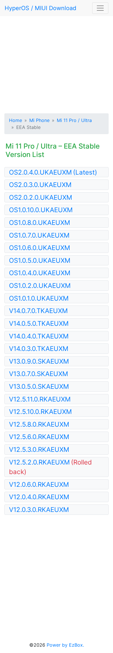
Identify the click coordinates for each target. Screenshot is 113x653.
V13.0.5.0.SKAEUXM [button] (39, 386)
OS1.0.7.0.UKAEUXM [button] (39, 235)
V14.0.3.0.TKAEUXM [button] (38, 348)
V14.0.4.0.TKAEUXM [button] (39, 336)
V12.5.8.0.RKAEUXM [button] (39, 424)
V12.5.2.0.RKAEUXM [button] (50, 467)
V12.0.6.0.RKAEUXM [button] (39, 484)
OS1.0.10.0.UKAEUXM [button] (41, 210)
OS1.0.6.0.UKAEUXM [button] (39, 247)
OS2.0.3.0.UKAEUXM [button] (40, 184)
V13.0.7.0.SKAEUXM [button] (38, 374)
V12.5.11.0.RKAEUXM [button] (40, 399)
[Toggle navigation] (100, 8)
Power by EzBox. (65, 645)
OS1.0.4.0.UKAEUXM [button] (39, 273)
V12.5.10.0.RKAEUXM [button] (40, 411)
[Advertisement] (56, 63)
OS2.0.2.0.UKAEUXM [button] (40, 197)
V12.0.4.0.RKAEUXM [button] (39, 497)
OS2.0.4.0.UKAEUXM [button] (53, 172)
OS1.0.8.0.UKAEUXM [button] (39, 222)
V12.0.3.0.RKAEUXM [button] (39, 509)
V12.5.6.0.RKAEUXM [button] (39, 437)
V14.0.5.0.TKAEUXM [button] (39, 323)
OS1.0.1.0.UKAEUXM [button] (39, 298)
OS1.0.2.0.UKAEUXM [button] (40, 285)
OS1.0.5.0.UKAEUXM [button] (39, 260)
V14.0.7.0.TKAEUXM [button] (38, 311)
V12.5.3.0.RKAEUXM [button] (39, 449)
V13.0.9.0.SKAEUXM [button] (39, 361)
